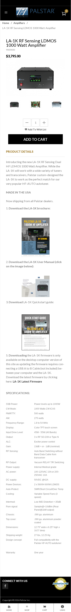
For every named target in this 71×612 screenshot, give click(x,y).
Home (5, 22)
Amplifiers (19, 22)
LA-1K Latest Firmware (27, 381)
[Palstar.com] (35, 12)
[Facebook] (5, 586)
